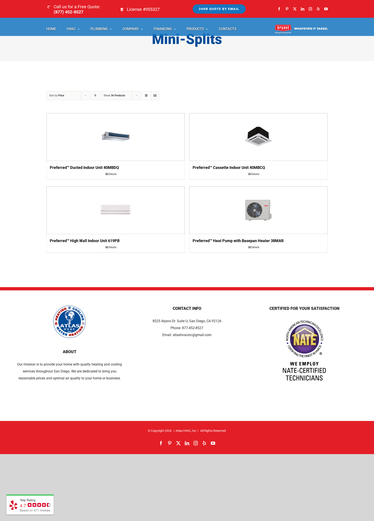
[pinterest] (287, 9)
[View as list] (155, 95)
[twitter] (295, 9)
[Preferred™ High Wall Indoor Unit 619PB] (116, 210)
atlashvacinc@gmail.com (192, 335)
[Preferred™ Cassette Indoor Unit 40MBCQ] (258, 137)
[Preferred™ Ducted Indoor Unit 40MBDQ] (116, 137)
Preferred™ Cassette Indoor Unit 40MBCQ (229, 167)
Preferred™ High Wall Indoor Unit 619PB (84, 240)
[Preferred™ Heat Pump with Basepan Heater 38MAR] (258, 210)
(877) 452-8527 (68, 12)
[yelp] (318, 9)
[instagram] (310, 9)
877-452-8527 (192, 328)
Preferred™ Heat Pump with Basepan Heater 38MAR (238, 240)
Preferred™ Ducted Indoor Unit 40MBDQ (84, 167)
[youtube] (326, 9)
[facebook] (279, 9)
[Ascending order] (95, 95)
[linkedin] (302, 9)
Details (112, 174)
